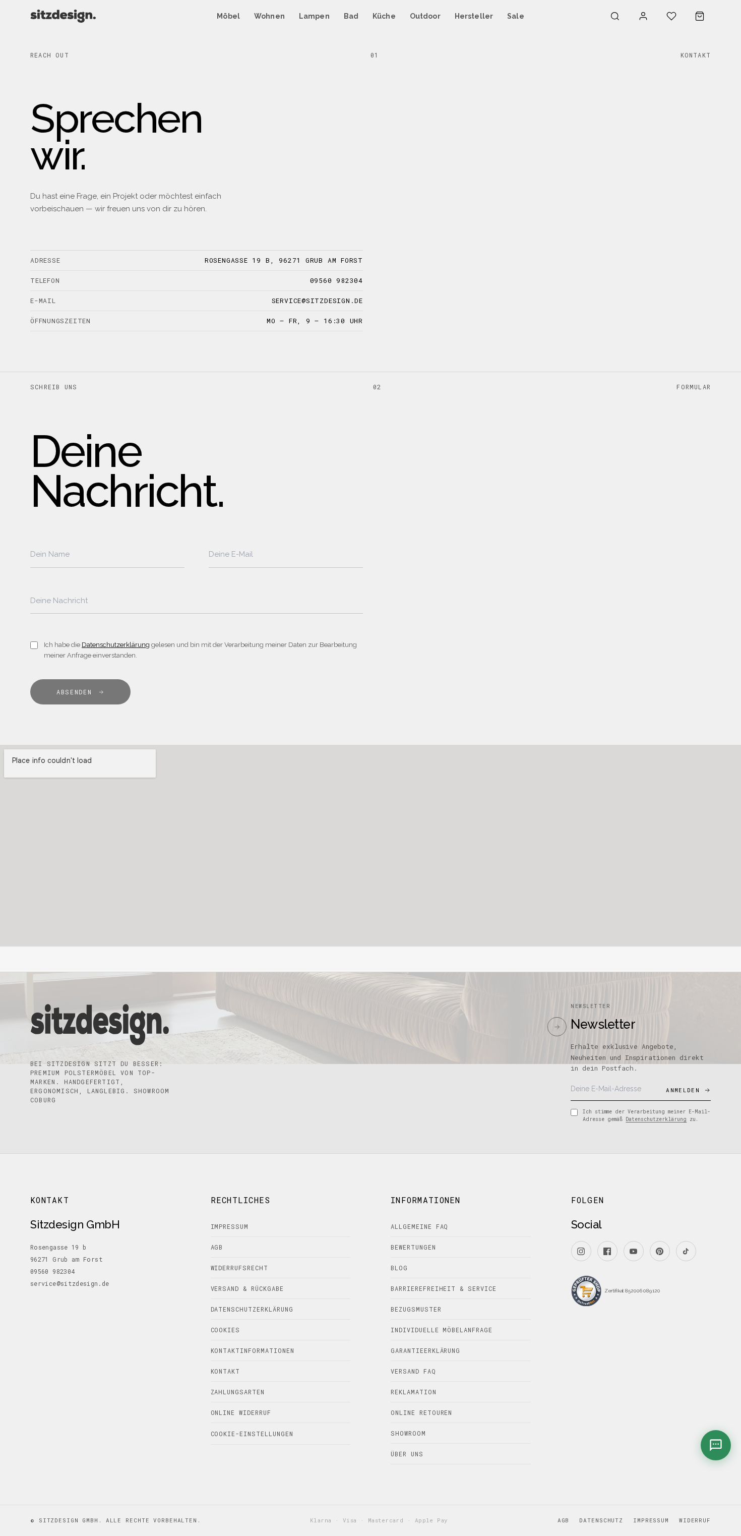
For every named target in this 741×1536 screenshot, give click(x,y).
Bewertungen (413, 1247)
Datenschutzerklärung (116, 644)
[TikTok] (686, 1251)
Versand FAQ (413, 1371)
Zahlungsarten (238, 1392)
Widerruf (695, 1520)
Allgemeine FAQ (419, 1226)
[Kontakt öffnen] (716, 1445)
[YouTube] (634, 1251)
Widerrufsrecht (239, 1268)
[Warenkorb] (700, 16)
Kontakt (225, 1371)
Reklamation (414, 1392)
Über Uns (407, 1454)
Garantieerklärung (425, 1350)
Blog (399, 1268)
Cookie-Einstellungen (252, 1434)
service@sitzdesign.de (317, 301)
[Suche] (615, 16)
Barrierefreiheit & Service (444, 1288)
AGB (217, 1247)
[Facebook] (607, 1251)
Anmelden (683, 1090)
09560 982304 (336, 280)
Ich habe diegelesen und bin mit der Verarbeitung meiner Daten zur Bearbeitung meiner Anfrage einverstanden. (200, 650)
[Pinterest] (660, 1251)
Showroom (408, 1433)
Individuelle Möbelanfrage (441, 1330)
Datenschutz (601, 1520)
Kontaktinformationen (252, 1350)
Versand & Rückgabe (247, 1288)
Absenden (74, 692)
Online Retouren (421, 1412)
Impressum (230, 1226)
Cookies (225, 1330)
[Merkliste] (671, 16)
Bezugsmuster (416, 1309)
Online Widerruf (241, 1412)
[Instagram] (581, 1251)
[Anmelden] (643, 16)
